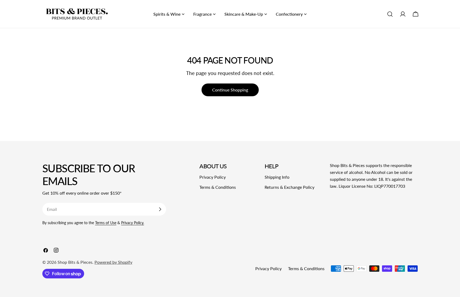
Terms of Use (105, 222)
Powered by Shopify (113, 262)
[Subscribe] (160, 209)
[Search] (390, 14)
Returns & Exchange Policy (289, 187)
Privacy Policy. (132, 222)
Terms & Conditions (217, 187)
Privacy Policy (212, 176)
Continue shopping (230, 89)
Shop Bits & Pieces (75, 262)
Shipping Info (277, 176)
